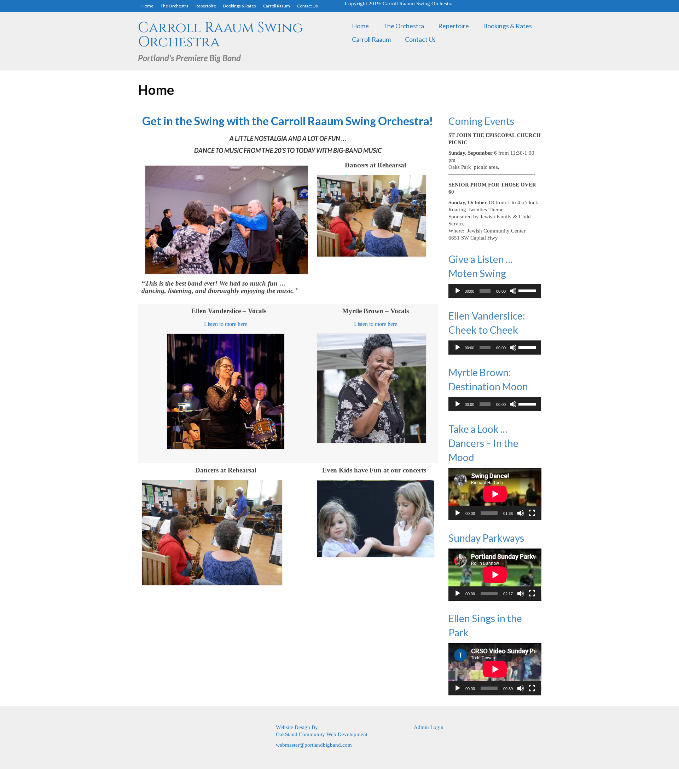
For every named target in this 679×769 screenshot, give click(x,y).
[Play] (457, 290)
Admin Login (428, 727)
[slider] (528, 290)
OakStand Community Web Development (321, 734)
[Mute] (513, 290)
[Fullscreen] (531, 513)
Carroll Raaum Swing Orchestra (220, 35)
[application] (494, 291)
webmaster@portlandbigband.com (314, 745)
